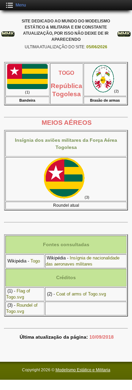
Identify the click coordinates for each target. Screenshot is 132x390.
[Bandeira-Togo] (27, 87)
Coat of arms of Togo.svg (81, 293)
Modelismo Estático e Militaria (83, 370)
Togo (35, 261)
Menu (21, 5)
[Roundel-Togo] (64, 197)
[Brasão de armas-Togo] (103, 91)
